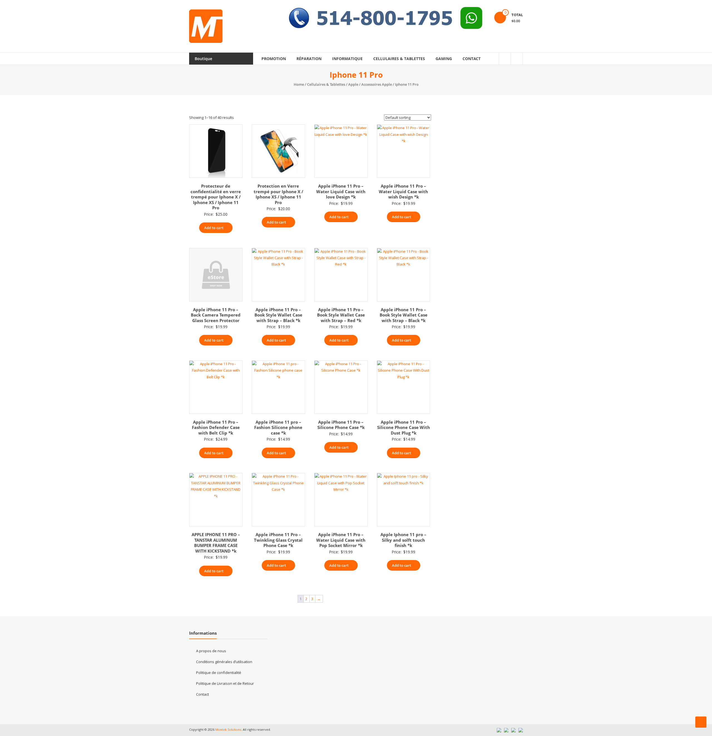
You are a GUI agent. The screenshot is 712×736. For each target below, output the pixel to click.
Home (299, 84)
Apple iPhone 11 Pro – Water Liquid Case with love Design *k (340, 191)
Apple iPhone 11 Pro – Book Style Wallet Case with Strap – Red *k (341, 315)
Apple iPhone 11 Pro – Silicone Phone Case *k (341, 424)
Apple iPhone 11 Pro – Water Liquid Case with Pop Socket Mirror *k (340, 540)
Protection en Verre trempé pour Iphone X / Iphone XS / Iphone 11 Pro (278, 194)
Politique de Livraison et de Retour (225, 683)
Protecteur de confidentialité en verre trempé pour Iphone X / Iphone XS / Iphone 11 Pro (216, 196)
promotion (273, 58)
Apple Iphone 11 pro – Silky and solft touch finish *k (403, 540)
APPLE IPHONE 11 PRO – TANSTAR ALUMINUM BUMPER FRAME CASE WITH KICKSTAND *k (216, 543)
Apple (353, 84)
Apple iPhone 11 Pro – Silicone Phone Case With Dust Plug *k (403, 427)
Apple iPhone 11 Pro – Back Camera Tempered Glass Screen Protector (216, 315)
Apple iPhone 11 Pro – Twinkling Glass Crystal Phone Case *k (278, 540)
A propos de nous (211, 650)
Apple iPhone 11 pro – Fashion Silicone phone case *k (278, 427)
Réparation (309, 58)
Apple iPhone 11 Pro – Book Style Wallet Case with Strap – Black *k (278, 315)
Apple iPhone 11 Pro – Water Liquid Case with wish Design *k (403, 191)
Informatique (347, 58)
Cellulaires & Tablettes (399, 58)
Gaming (444, 58)
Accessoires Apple (376, 84)
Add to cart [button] (213, 227)
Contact (472, 58)
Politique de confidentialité (218, 672)
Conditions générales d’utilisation (224, 661)
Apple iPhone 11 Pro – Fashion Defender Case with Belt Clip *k (216, 427)
